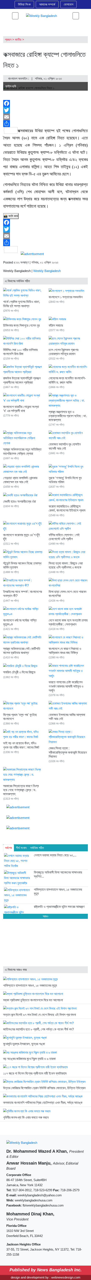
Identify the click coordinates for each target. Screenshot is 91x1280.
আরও (45, 916)
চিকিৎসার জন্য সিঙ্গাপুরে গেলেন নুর (21, 325)
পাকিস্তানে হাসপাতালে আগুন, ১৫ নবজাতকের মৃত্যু (30, 985)
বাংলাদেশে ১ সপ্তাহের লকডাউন (66, 297)
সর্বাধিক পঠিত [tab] (37, 848)
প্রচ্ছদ (8, 39)
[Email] (45, 117)
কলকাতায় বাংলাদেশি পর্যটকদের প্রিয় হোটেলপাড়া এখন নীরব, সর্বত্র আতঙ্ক (42, 1102)
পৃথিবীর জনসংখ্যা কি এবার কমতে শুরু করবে (25, 1117)
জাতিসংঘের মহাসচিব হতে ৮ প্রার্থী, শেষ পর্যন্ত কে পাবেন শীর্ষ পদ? (38, 1029)
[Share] (45, 123)
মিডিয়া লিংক (24, 4)
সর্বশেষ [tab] (8, 848)
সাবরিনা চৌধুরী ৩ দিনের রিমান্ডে (19, 672)
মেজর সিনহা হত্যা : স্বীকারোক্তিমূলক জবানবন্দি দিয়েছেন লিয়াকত (68, 752)
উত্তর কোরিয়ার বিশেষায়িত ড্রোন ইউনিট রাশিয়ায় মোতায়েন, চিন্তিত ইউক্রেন (44, 1088)
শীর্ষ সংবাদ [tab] (21, 848)
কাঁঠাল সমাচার (56, 325)
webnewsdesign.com (65, 1277)
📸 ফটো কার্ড (11, 216)
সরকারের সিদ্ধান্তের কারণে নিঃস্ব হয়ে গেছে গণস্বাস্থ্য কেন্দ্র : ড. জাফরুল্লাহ (21, 790)
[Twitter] (45, 110)
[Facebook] (45, 103)
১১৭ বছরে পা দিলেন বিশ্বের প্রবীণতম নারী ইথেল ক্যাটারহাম (34, 1073)
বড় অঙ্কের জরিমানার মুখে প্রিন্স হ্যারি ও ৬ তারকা (29, 1059)
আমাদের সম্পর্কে (47, 4)
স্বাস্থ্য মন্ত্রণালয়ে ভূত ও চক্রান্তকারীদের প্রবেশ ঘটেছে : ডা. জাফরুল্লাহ (68, 416)
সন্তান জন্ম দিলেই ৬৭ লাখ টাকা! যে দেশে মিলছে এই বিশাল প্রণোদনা (39, 1015)
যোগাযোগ (68, 4)
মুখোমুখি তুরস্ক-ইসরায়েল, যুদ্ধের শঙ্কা (24, 1044)
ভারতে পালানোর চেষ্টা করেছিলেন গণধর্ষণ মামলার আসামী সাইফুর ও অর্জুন (66, 686)
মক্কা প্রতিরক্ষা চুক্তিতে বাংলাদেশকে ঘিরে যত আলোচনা (33, 1000)
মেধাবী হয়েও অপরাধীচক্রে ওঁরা (19, 501)
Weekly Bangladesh (47, 271)
